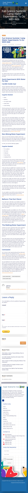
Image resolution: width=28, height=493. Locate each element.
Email (3, 320)
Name (3, 314)
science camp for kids (16, 65)
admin (5, 44)
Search (4, 339)
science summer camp (6, 62)
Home (14, 21)
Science (3, 35)
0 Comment (19, 44)
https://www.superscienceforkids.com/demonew (16, 289)
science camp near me (16, 276)
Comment (4, 305)
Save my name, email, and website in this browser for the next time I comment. (14, 327)
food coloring (20, 162)
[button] (26, 3)
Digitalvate (23, 482)
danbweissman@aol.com (7, 272)
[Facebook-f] (3, 400)
